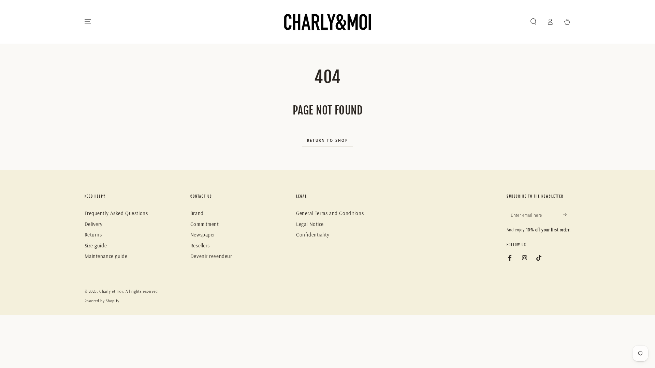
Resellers (200, 245)
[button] (533, 22)
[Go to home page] (327, 21)
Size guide (96, 245)
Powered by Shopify (102, 300)
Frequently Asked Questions (116, 213)
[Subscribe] (567, 215)
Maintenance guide (106, 256)
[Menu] (87, 22)
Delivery (94, 224)
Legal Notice (310, 224)
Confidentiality (313, 234)
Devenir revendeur (211, 256)
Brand (197, 213)
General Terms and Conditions (330, 213)
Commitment (204, 224)
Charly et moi (111, 291)
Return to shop (327, 140)
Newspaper (202, 234)
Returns (93, 234)
